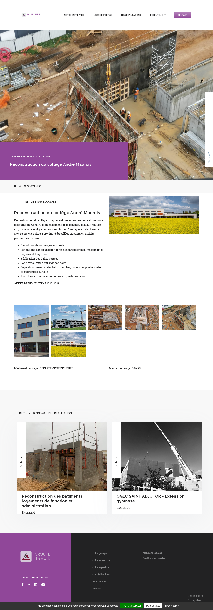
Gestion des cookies (154, 558)
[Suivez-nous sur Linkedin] (35, 584)
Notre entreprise (74, 15)
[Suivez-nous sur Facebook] (23, 584)
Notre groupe (99, 553)
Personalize (153, 605)
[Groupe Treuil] (35, 556)
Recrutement (158, 15)
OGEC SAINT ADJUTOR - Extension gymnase (151, 498)
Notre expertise (103, 15)
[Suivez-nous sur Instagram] (29, 584)
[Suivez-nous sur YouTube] (43, 584)
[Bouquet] (39, 15)
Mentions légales (152, 552)
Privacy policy (171, 605)
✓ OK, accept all (131, 605)
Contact (182, 15)
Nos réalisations (131, 15)
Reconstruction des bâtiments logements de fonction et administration (52, 501)
